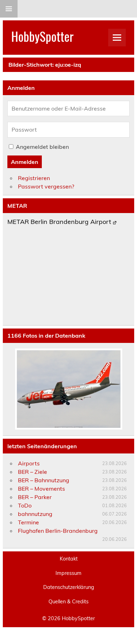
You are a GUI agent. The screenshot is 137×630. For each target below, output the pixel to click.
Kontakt (69, 558)
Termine (28, 522)
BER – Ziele (32, 471)
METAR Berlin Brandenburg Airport (59, 222)
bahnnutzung (35, 513)
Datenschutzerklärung (68, 587)
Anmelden (24, 161)
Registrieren (34, 177)
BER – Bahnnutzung (43, 480)
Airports (29, 463)
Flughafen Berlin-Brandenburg (58, 530)
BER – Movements (41, 488)
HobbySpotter (42, 36)
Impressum (68, 573)
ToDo (25, 505)
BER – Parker (35, 496)
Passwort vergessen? (46, 186)
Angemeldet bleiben (42, 146)
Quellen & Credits (68, 601)
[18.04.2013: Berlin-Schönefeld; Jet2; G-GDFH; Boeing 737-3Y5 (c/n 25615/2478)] (68, 389)
